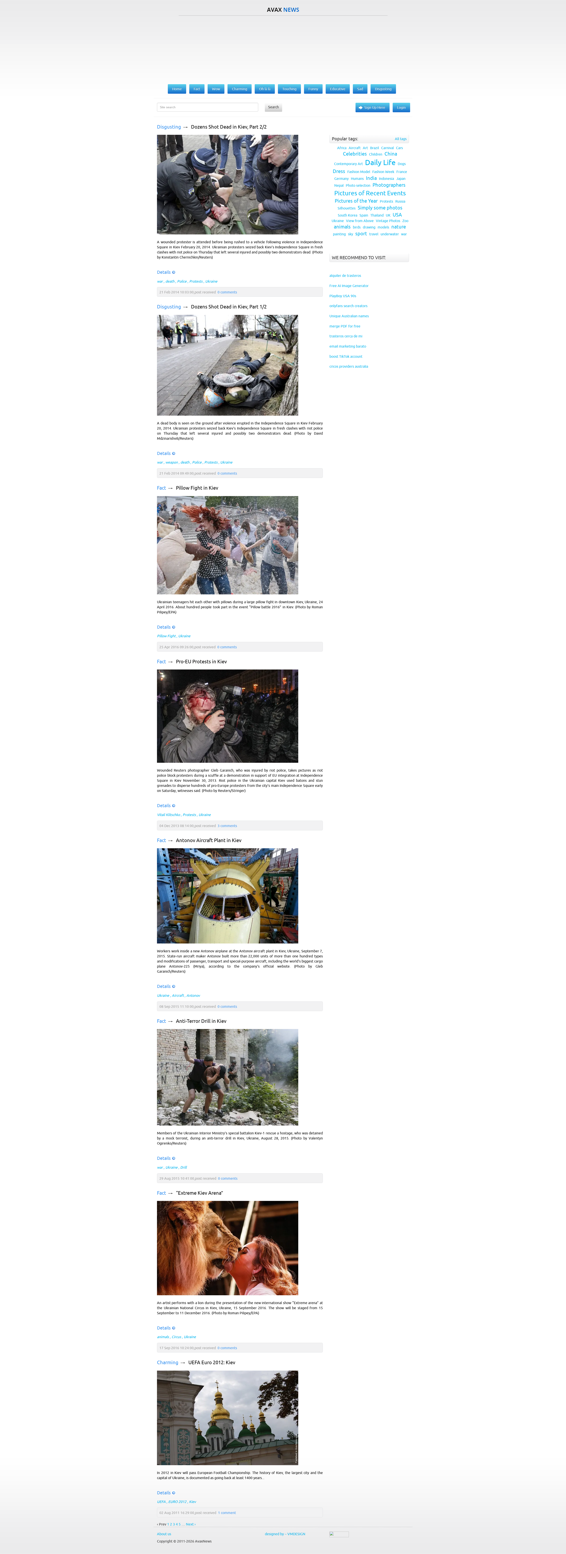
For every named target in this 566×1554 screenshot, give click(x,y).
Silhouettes (347, 208)
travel (373, 234)
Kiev (192, 1502)
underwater (390, 234)
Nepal (339, 185)
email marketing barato (347, 346)
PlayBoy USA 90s (342, 296)
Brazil (374, 148)
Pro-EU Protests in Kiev (201, 661)
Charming (167, 1362)
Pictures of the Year (356, 201)
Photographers (389, 185)
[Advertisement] (283, 49)
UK (388, 215)
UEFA (161, 1502)
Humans (357, 179)
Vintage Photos (388, 221)
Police (182, 281)
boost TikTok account (345, 356)
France (401, 172)
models (383, 227)
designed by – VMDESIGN (285, 1534)
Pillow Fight (166, 636)
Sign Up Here (374, 107)
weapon (171, 462)
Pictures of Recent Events (370, 193)
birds (357, 227)
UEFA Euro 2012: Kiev (211, 1362)
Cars (399, 148)
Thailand (377, 215)
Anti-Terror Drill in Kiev (201, 1021)
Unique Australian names (349, 316)
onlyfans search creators (348, 306)
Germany (341, 179)
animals (163, 1337)
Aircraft (178, 995)
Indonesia (386, 179)
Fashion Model (358, 172)
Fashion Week (383, 172)
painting (339, 234)
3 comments (227, 826)
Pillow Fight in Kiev (197, 488)
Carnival (387, 148)
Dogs (402, 164)
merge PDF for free (344, 326)
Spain (363, 215)
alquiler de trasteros (345, 276)
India (371, 178)
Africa (341, 148)
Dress (339, 171)
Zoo (405, 221)
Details (164, 272)
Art (365, 148)
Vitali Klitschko (168, 815)
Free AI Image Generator (349, 286)
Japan (400, 179)
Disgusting (169, 127)
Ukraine (211, 281)
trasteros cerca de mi (345, 336)
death (169, 281)
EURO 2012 (177, 1502)
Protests (196, 281)
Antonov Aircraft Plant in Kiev (208, 840)
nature (398, 227)
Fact (161, 488)
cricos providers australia (348, 366)
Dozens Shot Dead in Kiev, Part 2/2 (229, 127)
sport (361, 233)
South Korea (347, 215)
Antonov (193, 995)
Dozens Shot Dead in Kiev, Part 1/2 (229, 307)
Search (273, 107)
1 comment (227, 1513)
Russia (400, 201)
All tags (401, 139)
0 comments (227, 292)
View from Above (360, 221)
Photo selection (358, 185)
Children (375, 154)
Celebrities (355, 154)
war (160, 281)
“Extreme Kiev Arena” (199, 1193)
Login (401, 107)
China (390, 154)
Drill (183, 1167)
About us (164, 1534)
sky (350, 234)
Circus (176, 1337)
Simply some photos (380, 208)
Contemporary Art (348, 164)
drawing (369, 227)
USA (397, 215)
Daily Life (380, 162)
